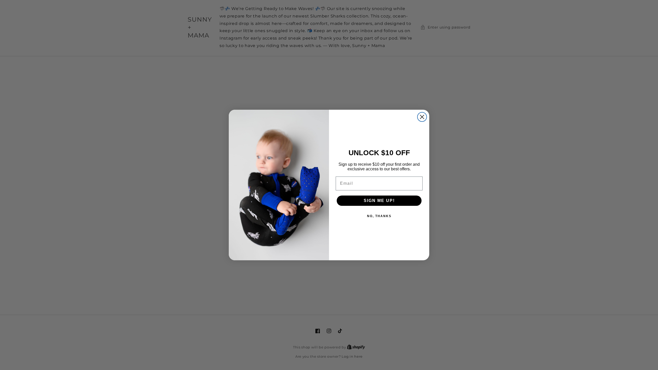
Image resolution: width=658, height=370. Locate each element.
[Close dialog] (422, 117)
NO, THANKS (379, 216)
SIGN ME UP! (379, 200)
